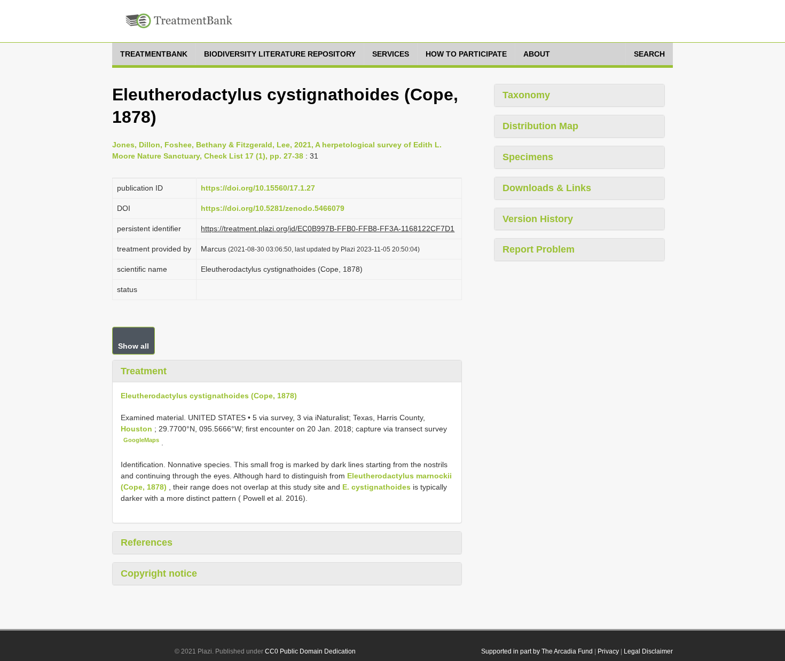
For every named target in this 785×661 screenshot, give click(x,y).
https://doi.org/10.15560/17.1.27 (258, 188)
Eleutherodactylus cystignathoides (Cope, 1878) (209, 395)
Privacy (608, 651)
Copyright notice (159, 573)
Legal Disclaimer (648, 651)
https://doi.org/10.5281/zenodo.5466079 (272, 208)
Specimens (528, 157)
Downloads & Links (547, 188)
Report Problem (539, 249)
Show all (133, 346)
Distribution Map (540, 126)
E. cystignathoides (376, 487)
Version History (538, 219)
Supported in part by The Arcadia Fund (537, 651)
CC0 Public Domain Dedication (310, 651)
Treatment (144, 371)
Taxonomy (526, 95)
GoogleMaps (141, 440)
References (146, 542)
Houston (137, 428)
